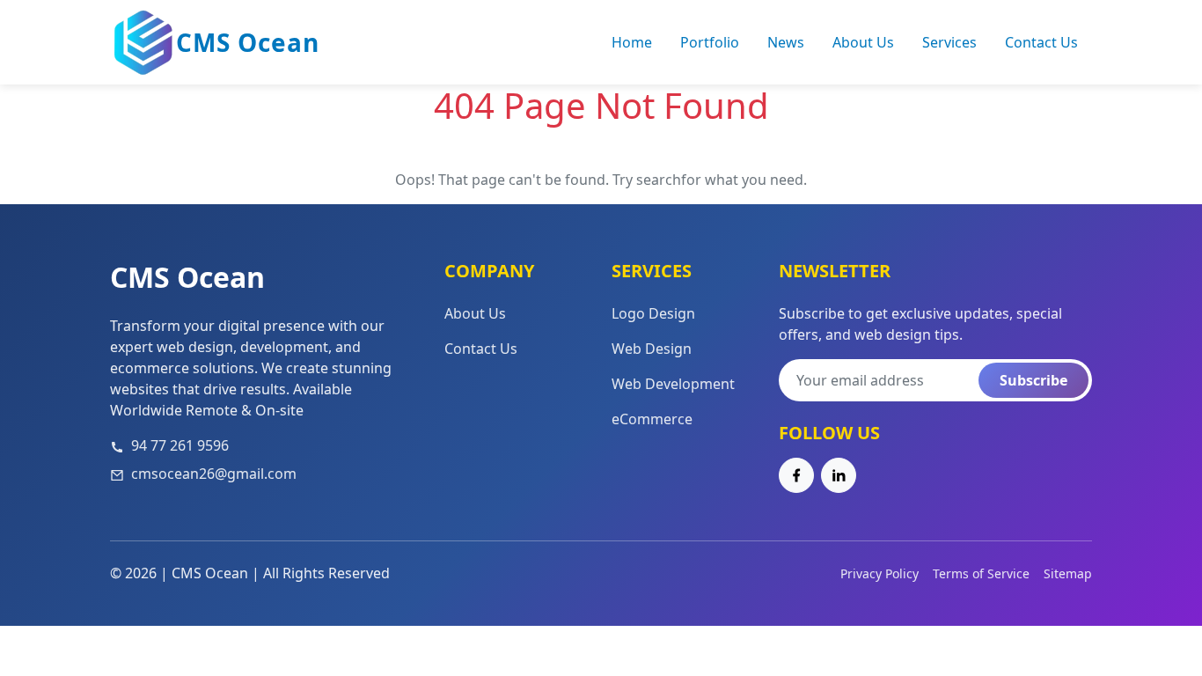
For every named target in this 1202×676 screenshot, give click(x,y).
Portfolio (709, 42)
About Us (863, 42)
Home (632, 42)
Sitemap (1068, 573)
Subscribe (1033, 380)
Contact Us (1041, 42)
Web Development (673, 383)
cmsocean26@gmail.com (214, 473)
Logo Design (653, 313)
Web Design (652, 348)
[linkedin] (838, 475)
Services (949, 42)
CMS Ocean (247, 42)
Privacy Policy (879, 573)
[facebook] (796, 475)
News (785, 42)
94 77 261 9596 (180, 445)
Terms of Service (981, 573)
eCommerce (652, 419)
